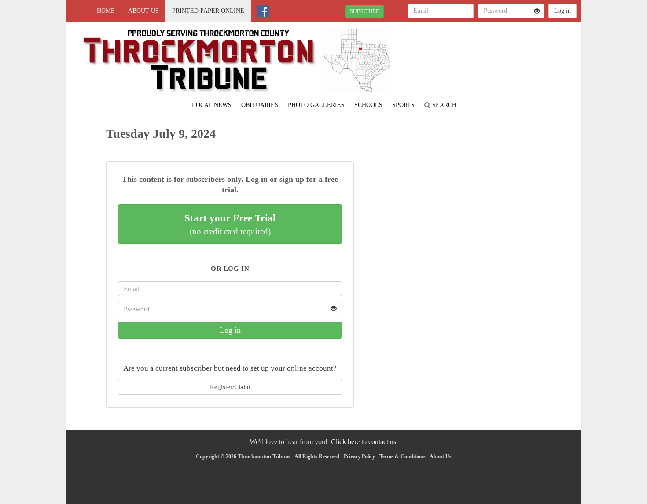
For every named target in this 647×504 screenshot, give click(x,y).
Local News (212, 105)
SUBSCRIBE (364, 11)
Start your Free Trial (230, 224)
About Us (143, 10)
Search (443, 105)
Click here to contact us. (364, 441)
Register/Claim (230, 386)
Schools (368, 105)
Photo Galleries (316, 105)
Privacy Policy (359, 456)
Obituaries (259, 105)
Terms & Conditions (402, 456)
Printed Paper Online (208, 10)
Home (106, 10)
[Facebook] (263, 11)
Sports (403, 105)
